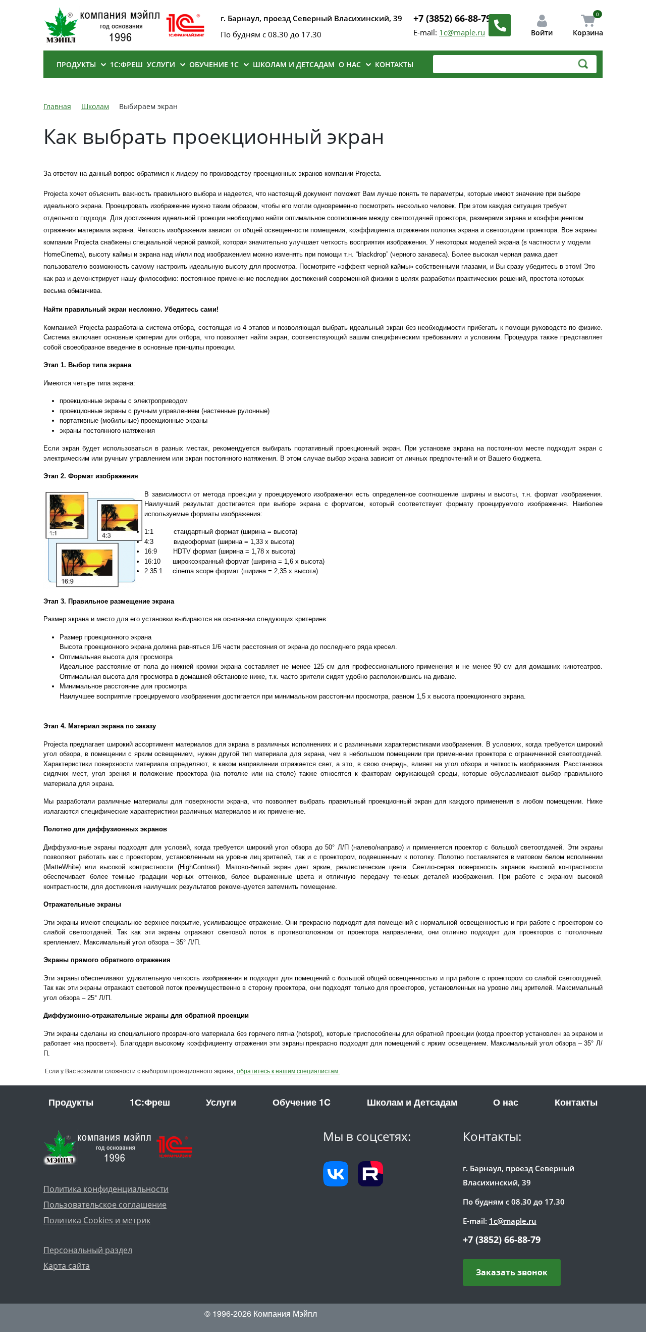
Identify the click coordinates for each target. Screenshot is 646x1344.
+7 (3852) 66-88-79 (452, 18)
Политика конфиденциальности (106, 1188)
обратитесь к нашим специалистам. (288, 1071)
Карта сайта (66, 1265)
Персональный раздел (87, 1250)
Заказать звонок (512, 1272)
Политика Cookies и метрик (96, 1220)
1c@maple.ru (462, 32)
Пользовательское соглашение (105, 1204)
